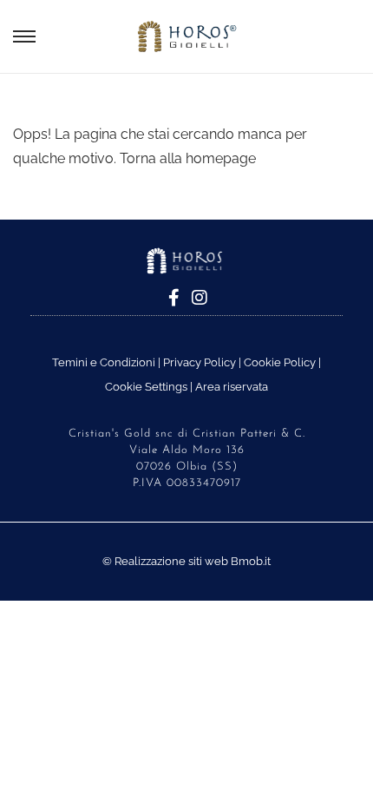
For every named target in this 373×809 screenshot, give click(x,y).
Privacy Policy (199, 362)
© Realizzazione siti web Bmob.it (186, 561)
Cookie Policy (280, 362)
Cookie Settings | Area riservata (186, 386)
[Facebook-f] (173, 297)
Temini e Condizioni (103, 362)
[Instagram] (199, 297)
